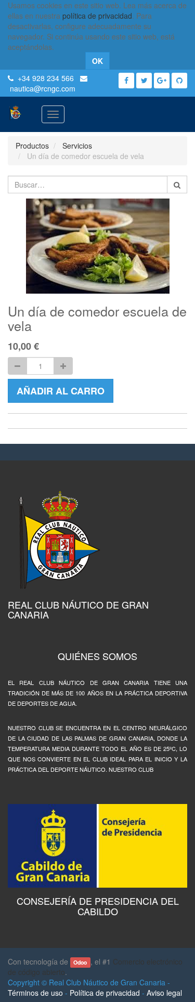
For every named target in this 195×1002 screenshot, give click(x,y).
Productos (32, 145)
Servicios (77, 145)
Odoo (80, 962)
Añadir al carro (61, 391)
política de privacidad (97, 15)
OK (97, 61)
